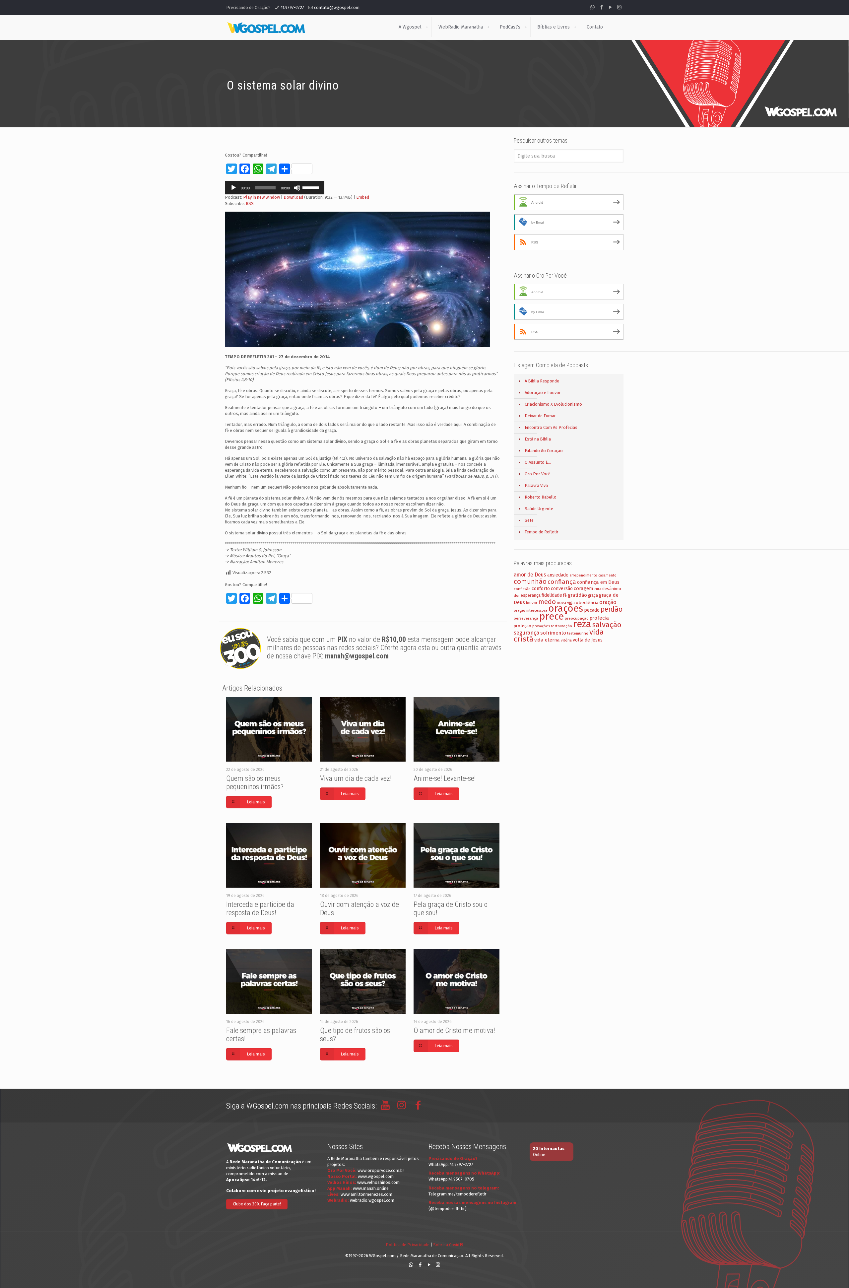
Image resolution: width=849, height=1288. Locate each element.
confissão (522, 588)
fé (565, 595)
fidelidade (552, 595)
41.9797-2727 (292, 7)
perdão (611, 609)
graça (593, 595)
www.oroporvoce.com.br (381, 1170)
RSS (250, 203)
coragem (583, 588)
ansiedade (557, 575)
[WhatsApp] (592, 7)
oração (608, 602)
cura (597, 589)
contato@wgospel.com (336, 7)
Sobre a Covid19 (448, 1244)
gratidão (577, 595)
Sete (529, 520)
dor (517, 595)
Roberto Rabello (540, 497)
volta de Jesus (588, 640)
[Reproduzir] (233, 187)
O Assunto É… (538, 462)
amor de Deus (530, 575)
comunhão (530, 581)
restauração (561, 626)
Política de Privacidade (407, 1244)
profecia (599, 618)
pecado (592, 610)
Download (293, 197)
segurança (526, 633)
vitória (566, 640)
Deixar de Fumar (540, 415)
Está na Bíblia (538, 439)
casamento (607, 575)
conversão (562, 588)
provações (541, 626)
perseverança (526, 618)
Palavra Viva (536, 485)
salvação (606, 624)
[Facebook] (601, 7)
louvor (531, 602)
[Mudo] (297, 187)
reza (582, 624)
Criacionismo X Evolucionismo (553, 404)
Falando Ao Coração (544, 450)
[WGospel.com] (266, 27)
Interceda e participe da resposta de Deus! (260, 908)
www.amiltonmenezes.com (366, 1194)
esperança (531, 595)
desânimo (611, 588)
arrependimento (583, 575)
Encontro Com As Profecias (551, 427)
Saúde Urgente (539, 508)
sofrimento (553, 633)
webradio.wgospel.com (372, 1200)
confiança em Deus (598, 582)
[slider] (311, 187)
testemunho (577, 633)
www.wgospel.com (376, 1176)
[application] (274, 187)
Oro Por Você (538, 473)
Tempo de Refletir (541, 531)
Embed (362, 197)
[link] (427, 27)
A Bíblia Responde (542, 380)
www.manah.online (371, 1188)
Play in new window (261, 197)
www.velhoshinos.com (378, 1182)
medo (547, 601)
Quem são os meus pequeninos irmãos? (255, 782)
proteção (522, 625)
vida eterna (547, 640)
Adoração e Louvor (543, 392)
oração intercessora (530, 610)
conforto (541, 588)
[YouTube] (610, 7)
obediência (587, 602)
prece (551, 616)
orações (565, 608)
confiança (562, 581)
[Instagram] (619, 7)
